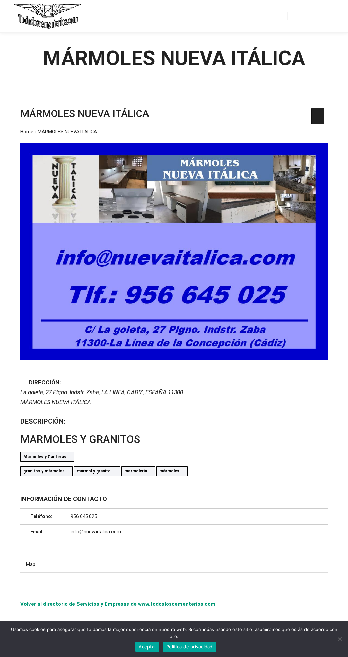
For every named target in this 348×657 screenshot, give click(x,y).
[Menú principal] (323, 16)
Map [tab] (30, 564)
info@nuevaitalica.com (96, 531)
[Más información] (311, 16)
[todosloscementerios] (48, 16)
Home (26, 131)
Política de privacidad (189, 647)
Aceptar (147, 647)
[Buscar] (299, 16)
